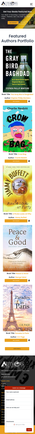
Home (4, 383)
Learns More (17, 348)
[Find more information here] (19, 409)
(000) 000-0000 (5, 374)
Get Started (13, 22)
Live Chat (23, 22)
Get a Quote (16, 101)
